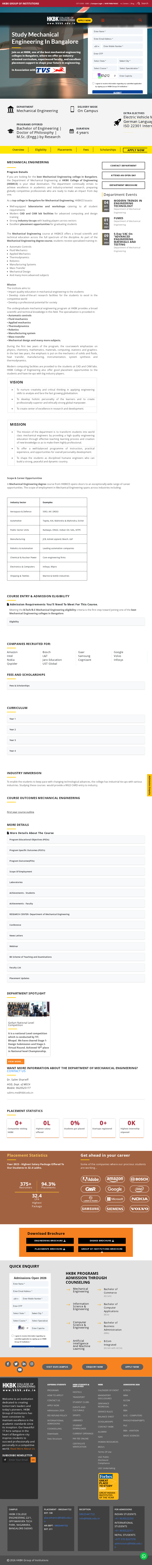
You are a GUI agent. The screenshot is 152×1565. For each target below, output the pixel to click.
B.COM (126, 1400)
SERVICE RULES (105, 1411)
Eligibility (14, 621)
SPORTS (76, 1415)
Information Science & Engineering (81, 1306)
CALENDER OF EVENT (108, 1390)
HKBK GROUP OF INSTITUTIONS (20, 3)
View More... (15, 1061)
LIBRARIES (78, 1420)
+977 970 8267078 (125, 1539)
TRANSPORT (79, 1397)
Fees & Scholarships (20, 685)
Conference (15, 924)
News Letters (16, 935)
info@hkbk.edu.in (89, 1518)
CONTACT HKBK (106, 1426)
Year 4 (13, 750)
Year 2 (13, 729)
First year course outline (20, 812)
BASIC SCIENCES (131, 1435)
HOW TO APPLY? (55, 1395)
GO (33, 1459)
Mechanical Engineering (81, 1290)
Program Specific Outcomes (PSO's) (27, 850)
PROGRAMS (53, 1390)
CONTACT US (53, 1400)
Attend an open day (123, 175)
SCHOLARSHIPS (105, 1421)
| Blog (132, 3)
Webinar (14, 946)
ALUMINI (102, 1431)
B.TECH (126, 1390)
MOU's (101, 1446)
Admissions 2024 (55, 1410)
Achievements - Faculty (21, 903)
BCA (125, 1405)
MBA (125, 1395)
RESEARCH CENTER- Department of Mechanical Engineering (39, 914)
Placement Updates (19, 978)
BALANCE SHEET (106, 1416)
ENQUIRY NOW (94, 1366)
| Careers (125, 3)
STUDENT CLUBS (81, 1402)
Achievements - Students (22, 892)
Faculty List (15, 967)
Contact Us (16, 1071)
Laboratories (16, 882)
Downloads (52, 1433)
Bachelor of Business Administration (113, 1326)
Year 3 (13, 740)
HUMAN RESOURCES (108, 1441)
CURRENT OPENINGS (83, 1433)
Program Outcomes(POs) (22, 860)
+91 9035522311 (124, 1530)
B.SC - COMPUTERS (132, 1415)
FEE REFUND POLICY (57, 1415)
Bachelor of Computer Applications (111, 1307)
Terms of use (104, 1451)
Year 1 (13, 718)
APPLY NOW (84, 20)
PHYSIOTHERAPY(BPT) (133, 1420)
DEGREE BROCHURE (101, 1240)
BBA (125, 1410)
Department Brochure (123, 185)
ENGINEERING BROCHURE (49, 1240)
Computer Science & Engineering (81, 1324)
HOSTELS (77, 1392)
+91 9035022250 (124, 1518)
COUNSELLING (54, 1428)
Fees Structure (54, 1438)
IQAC (100, 1436)
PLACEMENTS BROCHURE (49, 1248)
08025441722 (61, 1525)
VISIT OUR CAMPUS (57, 1366)
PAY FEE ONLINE (81, 1438)
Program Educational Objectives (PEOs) (29, 839)
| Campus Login (96, 3)
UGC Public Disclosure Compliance (104, 1460)
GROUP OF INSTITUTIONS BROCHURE (102, 1248)
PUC (125, 1425)
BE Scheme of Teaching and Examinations (31, 956)
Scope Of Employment (21, 871)
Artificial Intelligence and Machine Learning (81, 1344)
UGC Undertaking (106, 1468)
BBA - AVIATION (131, 1430)
